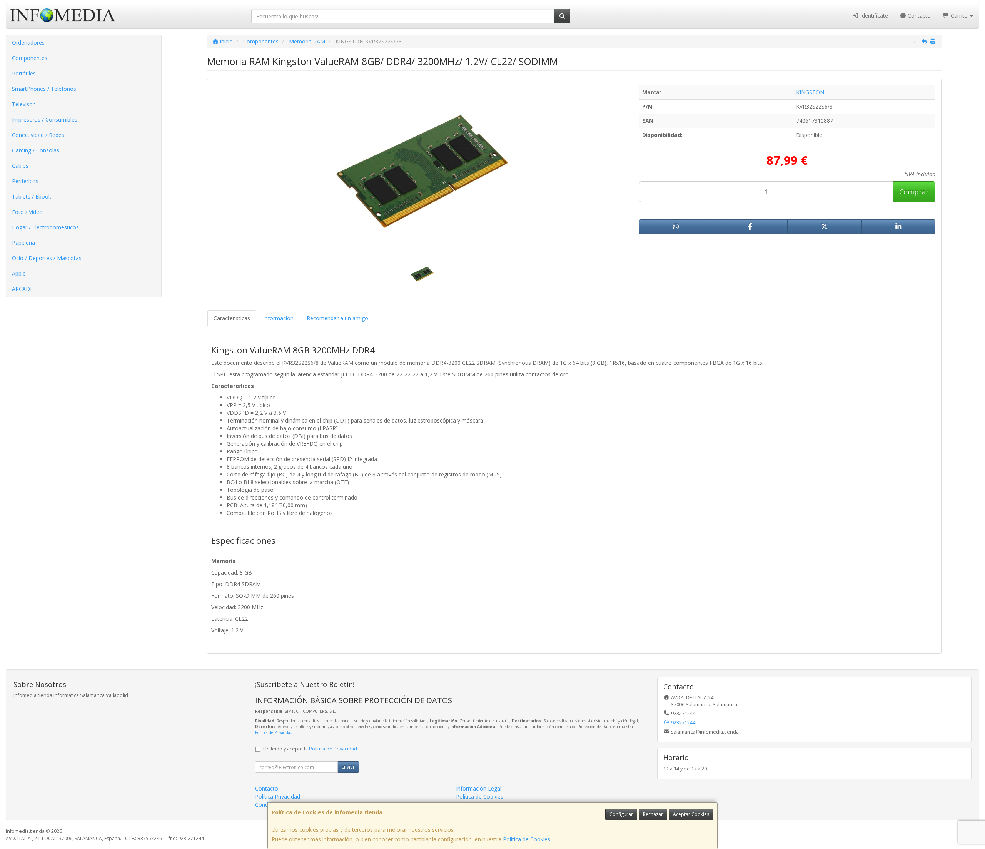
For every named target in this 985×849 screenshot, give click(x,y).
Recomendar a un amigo (337, 318)
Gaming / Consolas (35, 150)
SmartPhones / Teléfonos (44, 88)
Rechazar (653, 814)
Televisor (23, 104)
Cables (20, 165)
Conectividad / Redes (38, 135)
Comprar (914, 191)
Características (232, 318)
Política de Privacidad (273, 732)
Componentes (29, 58)
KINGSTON (810, 92)
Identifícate (873, 15)
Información (278, 318)
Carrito (959, 15)
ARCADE (22, 288)
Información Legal (478, 788)
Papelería (23, 242)
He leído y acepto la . (310, 748)
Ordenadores (28, 42)
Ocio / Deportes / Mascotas (47, 258)
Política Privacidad (277, 796)
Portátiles (24, 73)
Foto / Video (27, 212)
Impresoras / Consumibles (44, 119)
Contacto (918, 15)
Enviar (348, 767)
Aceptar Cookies (691, 814)
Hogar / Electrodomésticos (45, 227)
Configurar (621, 814)
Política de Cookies (526, 839)
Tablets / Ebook (31, 196)
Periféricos (25, 181)
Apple (19, 273)
